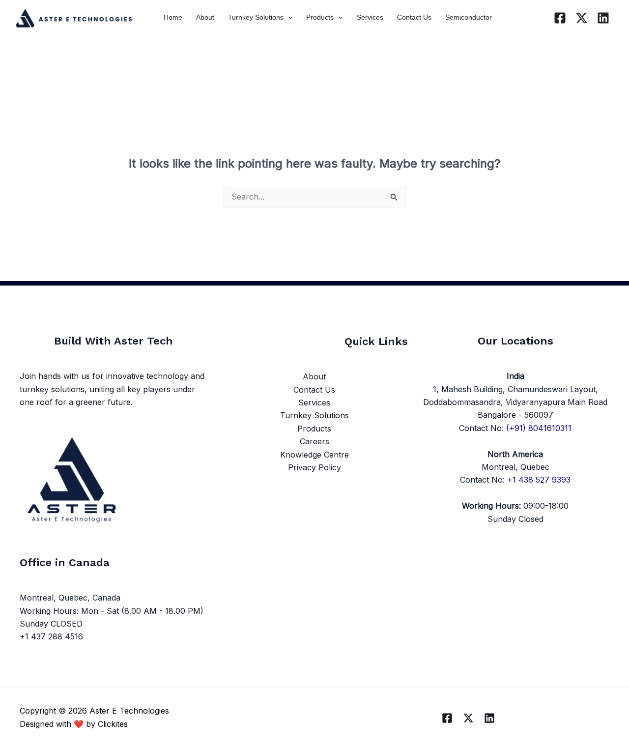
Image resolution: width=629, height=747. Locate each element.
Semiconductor (468, 17)
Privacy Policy (314, 467)
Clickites (113, 724)
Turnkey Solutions (256, 17)
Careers (314, 441)
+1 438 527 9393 (539, 480)
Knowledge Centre (314, 455)
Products (320, 17)
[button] (288, 17)
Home (173, 17)
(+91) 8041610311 (539, 428)
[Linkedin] (603, 18)
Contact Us (414, 17)
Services (370, 17)
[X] (581, 18)
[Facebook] (560, 18)
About (205, 17)
